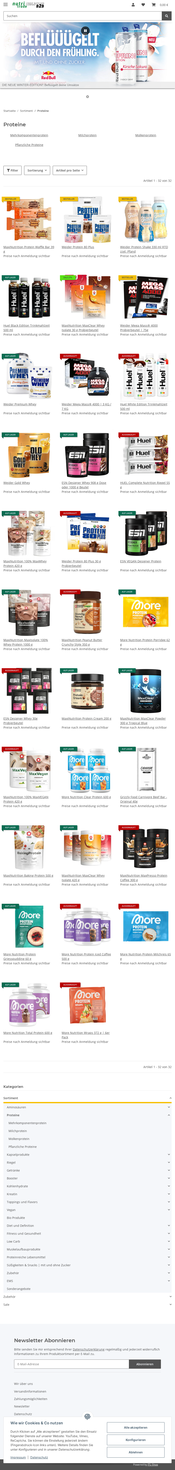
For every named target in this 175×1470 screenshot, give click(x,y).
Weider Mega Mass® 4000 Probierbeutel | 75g (139, 327)
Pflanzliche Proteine (29, 145)
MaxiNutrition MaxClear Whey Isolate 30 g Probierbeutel (83, 327)
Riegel (11, 1162)
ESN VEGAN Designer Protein (140, 561)
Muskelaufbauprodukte (23, 1249)
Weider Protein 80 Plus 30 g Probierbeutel (81, 563)
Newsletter (22, 1406)
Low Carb (13, 1241)
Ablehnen (136, 1452)
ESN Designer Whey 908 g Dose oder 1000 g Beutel (84, 485)
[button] (133, 4)
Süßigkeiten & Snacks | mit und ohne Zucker (39, 1265)
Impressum (18, 1457)
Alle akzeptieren (135, 1427)
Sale (6, 1305)
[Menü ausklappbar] (5, 2)
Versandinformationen (30, 1391)
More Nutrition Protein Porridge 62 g (145, 642)
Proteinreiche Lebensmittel (26, 1257)
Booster (12, 1178)
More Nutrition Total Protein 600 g (27, 1033)
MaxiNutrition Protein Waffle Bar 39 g (28, 249)
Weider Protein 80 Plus (78, 247)
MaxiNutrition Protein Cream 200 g (86, 718)
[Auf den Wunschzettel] (106, 593)
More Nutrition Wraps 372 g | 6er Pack (86, 1035)
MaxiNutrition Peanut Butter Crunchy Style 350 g (82, 642)
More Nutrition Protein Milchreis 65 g (145, 956)
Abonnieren (144, 1364)
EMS (10, 1281)
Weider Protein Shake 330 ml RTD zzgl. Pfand (144, 249)
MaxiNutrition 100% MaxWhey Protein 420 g (25, 563)
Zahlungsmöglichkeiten (30, 1399)
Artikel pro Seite (68, 170)
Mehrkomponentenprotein (29, 135)
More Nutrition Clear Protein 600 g (86, 797)
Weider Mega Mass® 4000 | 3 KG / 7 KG (86, 406)
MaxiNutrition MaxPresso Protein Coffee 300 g (143, 877)
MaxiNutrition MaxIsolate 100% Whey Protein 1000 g (25, 642)
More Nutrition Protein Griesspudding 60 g (19, 956)
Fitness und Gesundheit (24, 1233)
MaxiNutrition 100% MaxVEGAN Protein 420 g (25, 799)
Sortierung (35, 170)
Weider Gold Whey (16, 483)
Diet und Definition (20, 1226)
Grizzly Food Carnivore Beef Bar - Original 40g (143, 799)
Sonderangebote (19, 1289)
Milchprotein (87, 135)
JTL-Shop (153, 1464)
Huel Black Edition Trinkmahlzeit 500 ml (26, 327)
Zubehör (13, 1273)
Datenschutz (39, 1457)
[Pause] (85, 30)
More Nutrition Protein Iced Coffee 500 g (86, 956)
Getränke (13, 1170)
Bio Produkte (16, 1218)
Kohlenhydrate (17, 1186)
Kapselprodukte (18, 1155)
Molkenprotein (145, 135)
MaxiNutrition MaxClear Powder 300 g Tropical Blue (143, 720)
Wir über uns (23, 1384)
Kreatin (12, 1194)
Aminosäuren (16, 1107)
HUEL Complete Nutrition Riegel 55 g (145, 485)
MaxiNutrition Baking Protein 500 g (28, 875)
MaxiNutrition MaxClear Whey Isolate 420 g (83, 877)
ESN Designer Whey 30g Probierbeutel (20, 720)
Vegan (11, 1210)
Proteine (13, 1115)
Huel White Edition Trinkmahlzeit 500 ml (143, 406)
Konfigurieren (136, 1440)
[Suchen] (167, 15)
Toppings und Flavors (22, 1202)
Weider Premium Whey (19, 404)
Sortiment (10, 1098)
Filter (14, 170)
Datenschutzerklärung (89, 1349)
